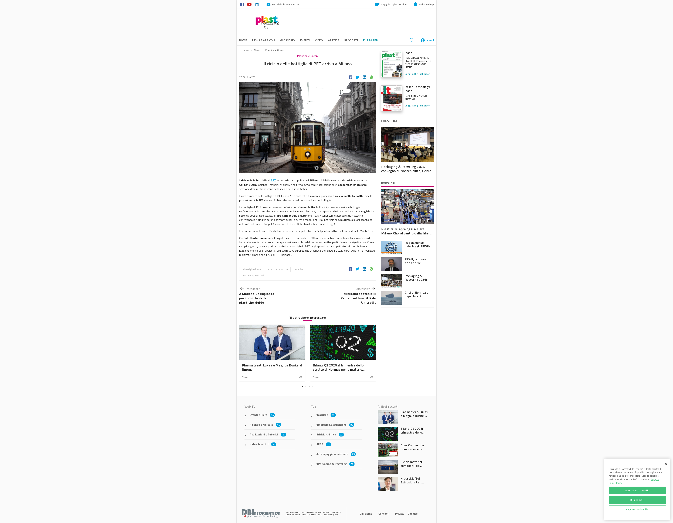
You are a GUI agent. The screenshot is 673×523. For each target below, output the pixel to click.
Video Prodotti (262, 444)
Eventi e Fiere (262, 415)
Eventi (305, 40)
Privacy (399, 513)
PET (273, 180)
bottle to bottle (279, 269)
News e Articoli (263, 40)
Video (319, 40)
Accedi (430, 40)
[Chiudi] (666, 464)
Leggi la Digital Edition (394, 4)
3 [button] (309, 386)
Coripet (300, 269)
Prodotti (351, 40)
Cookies (413, 513)
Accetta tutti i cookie (637, 490)
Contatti (383, 513)
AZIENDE (333, 40)
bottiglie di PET (252, 269)
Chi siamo (366, 513)
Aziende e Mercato (265, 424)
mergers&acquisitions (335, 424)
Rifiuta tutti (637, 500)
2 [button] (306, 386)
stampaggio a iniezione (336, 454)
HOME (243, 40)
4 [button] (313, 386)
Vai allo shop (426, 4)
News (257, 50)
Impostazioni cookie (637, 509)
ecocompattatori (254, 275)
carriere (326, 415)
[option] (272, 353)
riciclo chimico (330, 434)
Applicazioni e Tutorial (267, 434)
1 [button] (302, 386)
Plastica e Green (274, 50)
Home (246, 50)
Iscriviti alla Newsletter (285, 4)
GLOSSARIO (287, 40)
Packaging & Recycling (335, 464)
